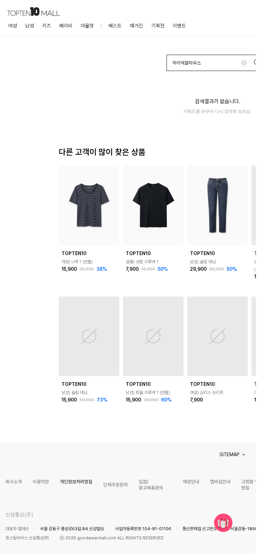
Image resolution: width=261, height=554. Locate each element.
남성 (29, 26)
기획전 (157, 26)
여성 (12, 26)
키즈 (46, 26)
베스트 (115, 26)
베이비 (65, 26)
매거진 (136, 26)
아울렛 (87, 26)
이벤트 (179, 26)
